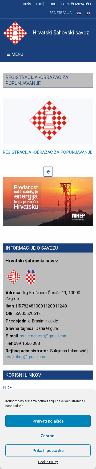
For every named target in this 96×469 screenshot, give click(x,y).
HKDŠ (40, 4)
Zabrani (48, 435)
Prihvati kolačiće (48, 421)
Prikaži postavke (48, 450)
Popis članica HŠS (76, 4)
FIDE (53, 4)
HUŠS (27, 4)
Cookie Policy (48, 462)
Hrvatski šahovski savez (61, 32)
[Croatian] (79, 13)
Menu (16, 54)
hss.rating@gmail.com (26, 356)
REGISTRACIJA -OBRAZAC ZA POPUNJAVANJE (47, 152)
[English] (88, 13)
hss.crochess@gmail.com (43, 335)
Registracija (60, 13)
